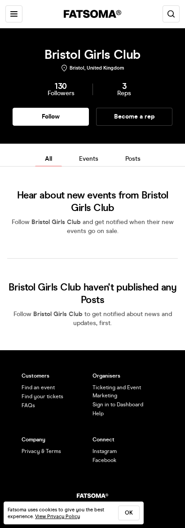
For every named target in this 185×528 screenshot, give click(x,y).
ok (129, 513)
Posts (133, 159)
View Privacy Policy (57, 516)
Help (98, 413)
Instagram (104, 451)
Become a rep (134, 116)
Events (88, 159)
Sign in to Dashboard (117, 404)
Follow (51, 116)
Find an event (38, 387)
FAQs (28, 405)
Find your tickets (42, 396)
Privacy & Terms (41, 451)
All (48, 159)
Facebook (104, 460)
